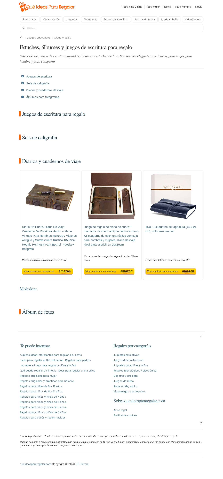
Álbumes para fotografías (42, 97)
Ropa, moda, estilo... (125, 386)
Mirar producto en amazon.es (39, 271)
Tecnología (90, 19)
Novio (198, 6)
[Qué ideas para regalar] (49, 7)
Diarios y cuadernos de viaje (44, 90)
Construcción (51, 19)
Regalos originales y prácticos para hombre (47, 381)
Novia (167, 6)
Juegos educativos (38, 37)
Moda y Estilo (169, 19)
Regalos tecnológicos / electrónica (134, 370)
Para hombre (183, 6)
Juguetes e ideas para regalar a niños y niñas (48, 365)
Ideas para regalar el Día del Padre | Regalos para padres (55, 360)
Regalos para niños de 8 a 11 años (41, 391)
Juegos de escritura (39, 76)
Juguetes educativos (126, 354)
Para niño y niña (132, 6)
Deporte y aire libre (125, 375)
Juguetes (71, 19)
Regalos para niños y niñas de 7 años (43, 396)
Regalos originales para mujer (38, 375)
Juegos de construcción (128, 360)
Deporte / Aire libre (116, 19)
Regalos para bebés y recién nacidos (42, 417)
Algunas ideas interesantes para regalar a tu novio (51, 354)
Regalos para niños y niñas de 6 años (43, 401)
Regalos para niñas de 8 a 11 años (41, 386)
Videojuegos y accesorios (129, 391)
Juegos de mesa (145, 19)
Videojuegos (192, 19)
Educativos (30, 19)
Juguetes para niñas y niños (130, 365)
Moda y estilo (62, 37)
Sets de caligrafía (37, 83)
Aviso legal (120, 410)
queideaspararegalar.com (35, 464)
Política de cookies (125, 415)
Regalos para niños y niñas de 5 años (43, 407)
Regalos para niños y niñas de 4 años (43, 412)
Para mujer (153, 6)
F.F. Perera (82, 464)
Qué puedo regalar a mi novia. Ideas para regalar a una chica (57, 370)
